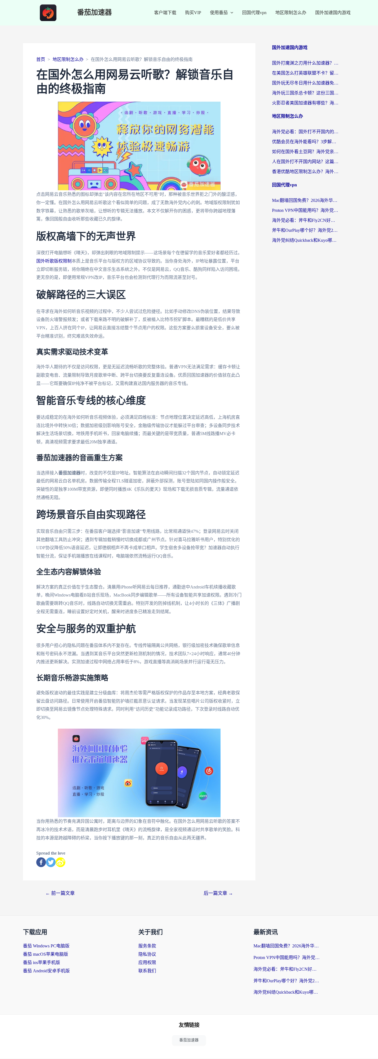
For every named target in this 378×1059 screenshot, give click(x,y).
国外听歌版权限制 (54, 261)
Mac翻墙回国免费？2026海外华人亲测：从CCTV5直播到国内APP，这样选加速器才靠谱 (305, 200)
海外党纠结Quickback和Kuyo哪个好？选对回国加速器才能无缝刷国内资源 (305, 240)
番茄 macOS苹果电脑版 (45, 954)
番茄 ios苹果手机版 (41, 962)
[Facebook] (41, 862)
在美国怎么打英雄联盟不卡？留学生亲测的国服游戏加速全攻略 (305, 73)
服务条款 (147, 946)
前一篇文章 (60, 893)
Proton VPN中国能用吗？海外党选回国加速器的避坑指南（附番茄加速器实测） (305, 210)
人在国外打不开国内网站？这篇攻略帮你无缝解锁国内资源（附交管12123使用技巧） (305, 161)
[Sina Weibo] (60, 862)
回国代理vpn (254, 12)
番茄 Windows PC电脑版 (46, 946)
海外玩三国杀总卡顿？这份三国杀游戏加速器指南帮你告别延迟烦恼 (305, 93)
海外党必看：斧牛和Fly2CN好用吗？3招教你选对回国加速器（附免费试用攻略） (305, 220)
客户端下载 (165, 12)
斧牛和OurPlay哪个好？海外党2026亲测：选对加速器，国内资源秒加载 (305, 230)
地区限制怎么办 (290, 12)
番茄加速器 (94, 12)
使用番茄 (219, 12)
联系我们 (147, 970)
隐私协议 (147, 954)
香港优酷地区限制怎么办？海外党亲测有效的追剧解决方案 (305, 171)
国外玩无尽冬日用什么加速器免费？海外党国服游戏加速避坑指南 (305, 83)
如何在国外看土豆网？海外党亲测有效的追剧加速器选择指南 (305, 151)
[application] (230, 13)
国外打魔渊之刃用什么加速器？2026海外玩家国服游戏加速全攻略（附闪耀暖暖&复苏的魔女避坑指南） (305, 63)
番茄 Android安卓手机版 (46, 970)
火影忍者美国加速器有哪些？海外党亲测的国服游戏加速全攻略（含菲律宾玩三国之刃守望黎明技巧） (305, 103)
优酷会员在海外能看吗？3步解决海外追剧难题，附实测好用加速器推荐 (305, 141)
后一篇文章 (218, 893)
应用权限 (147, 962)
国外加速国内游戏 (333, 12)
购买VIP (193, 12)
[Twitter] (51, 862)
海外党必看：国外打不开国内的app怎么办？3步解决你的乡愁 (305, 131)
